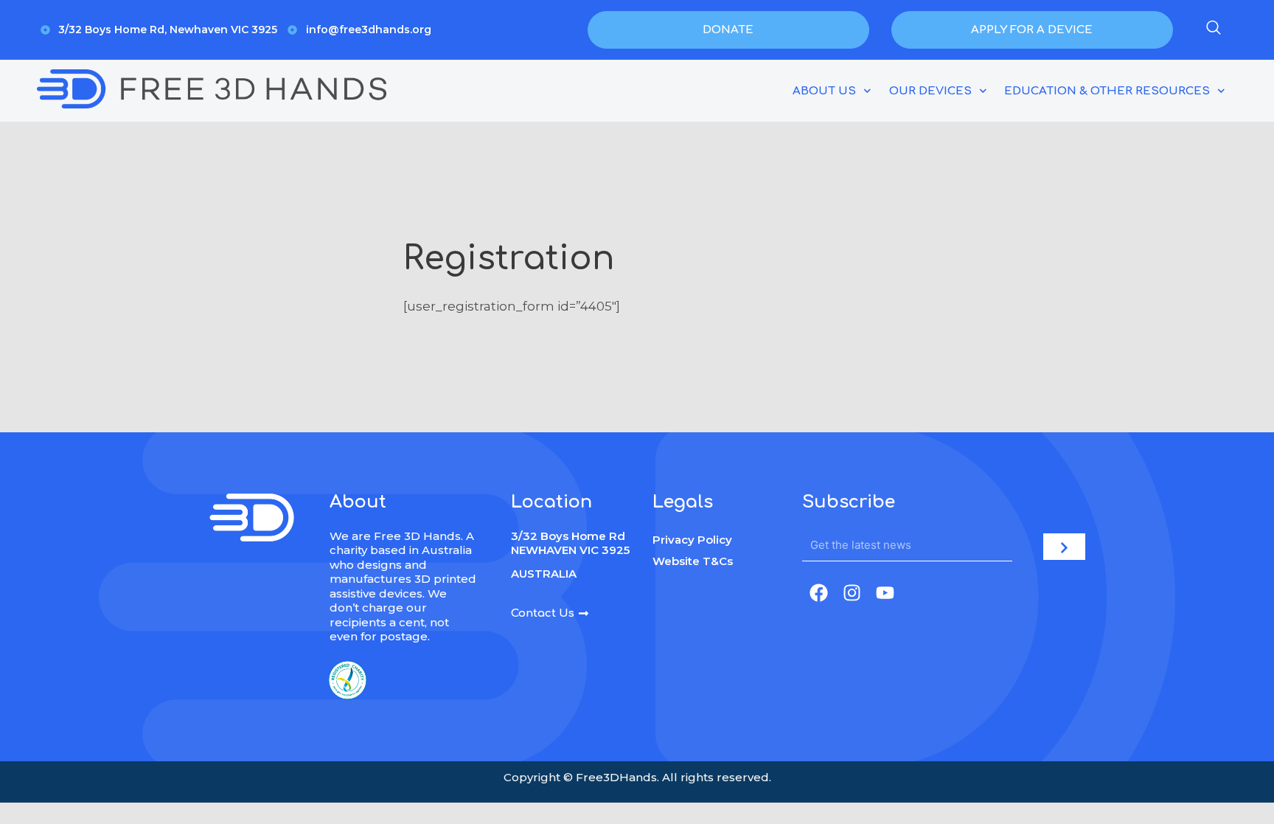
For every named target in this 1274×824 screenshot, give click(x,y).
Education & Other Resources (1107, 91)
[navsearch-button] (1213, 30)
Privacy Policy (692, 540)
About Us (824, 91)
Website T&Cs (692, 561)
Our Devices (930, 91)
